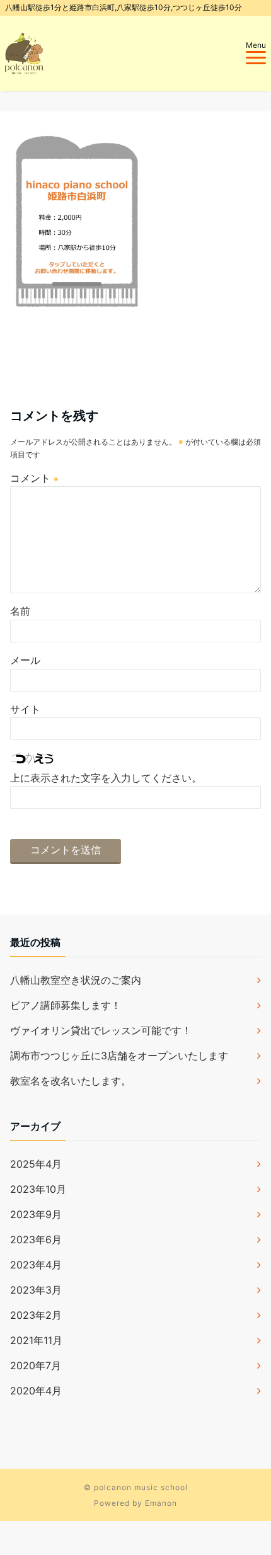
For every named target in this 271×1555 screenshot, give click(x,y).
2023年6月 (36, 1239)
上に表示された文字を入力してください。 (106, 778)
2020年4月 (36, 1390)
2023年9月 (36, 1214)
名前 (20, 611)
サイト (25, 709)
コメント (34, 478)
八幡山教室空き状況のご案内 (75, 980)
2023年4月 (36, 1264)
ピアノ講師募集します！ (65, 1005)
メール (25, 660)
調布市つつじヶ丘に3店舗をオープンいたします (119, 1055)
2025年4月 (36, 1164)
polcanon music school (141, 1487)
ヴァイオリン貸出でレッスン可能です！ (101, 1030)
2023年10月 (38, 1189)
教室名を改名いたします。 (70, 1080)
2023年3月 (36, 1290)
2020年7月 (35, 1365)
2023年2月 (36, 1315)
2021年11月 (36, 1340)
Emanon (161, 1503)
